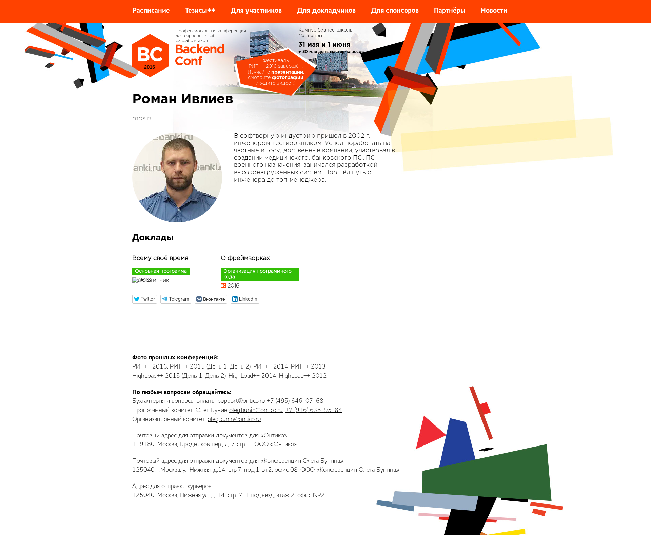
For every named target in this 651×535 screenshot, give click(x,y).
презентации (287, 72)
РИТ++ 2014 (270, 367)
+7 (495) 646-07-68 (295, 401)
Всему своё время (160, 258)
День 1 (217, 367)
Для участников (256, 10)
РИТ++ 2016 (149, 367)
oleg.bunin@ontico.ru (256, 410)
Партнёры (450, 10)
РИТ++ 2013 (308, 367)
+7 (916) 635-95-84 (313, 410)
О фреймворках (245, 258)
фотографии (287, 78)
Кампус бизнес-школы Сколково (325, 33)
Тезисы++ (200, 10)
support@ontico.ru (241, 401)
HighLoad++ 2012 (303, 376)
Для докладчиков (326, 10)
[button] (144, 299)
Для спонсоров (395, 10)
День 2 (239, 367)
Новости (494, 10)
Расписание (151, 10)
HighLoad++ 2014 (252, 376)
